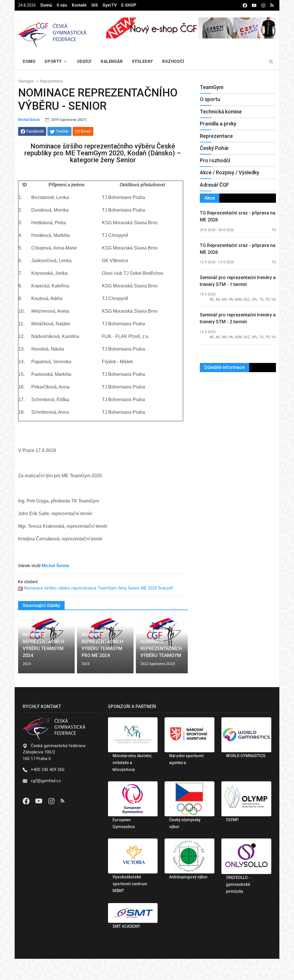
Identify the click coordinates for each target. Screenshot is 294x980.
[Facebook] (27, 800)
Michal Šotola (29, 120)
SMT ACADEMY (126, 926)
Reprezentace (51, 81)
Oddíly (84, 61)
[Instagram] (52, 800)
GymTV (109, 5)
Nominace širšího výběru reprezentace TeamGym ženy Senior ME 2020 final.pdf (98, 588)
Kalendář (112, 61)
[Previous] (28, 648)
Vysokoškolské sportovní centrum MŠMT (130, 884)
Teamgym (26, 81)
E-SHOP (128, 5)
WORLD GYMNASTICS (246, 755)
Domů (46, 5)
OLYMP (232, 819)
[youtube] (254, 5)
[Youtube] (39, 800)
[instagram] (263, 5)
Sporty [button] (53, 61)
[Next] (178, 648)
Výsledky (142, 61)
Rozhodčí (173, 61)
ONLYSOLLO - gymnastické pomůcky (238, 884)
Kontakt (79, 5)
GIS (94, 5)
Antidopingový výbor (188, 877)
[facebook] (244, 5)
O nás (62, 5)
